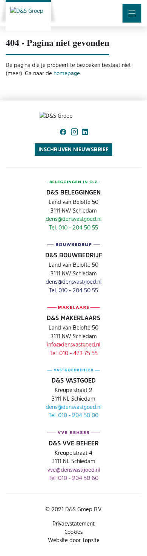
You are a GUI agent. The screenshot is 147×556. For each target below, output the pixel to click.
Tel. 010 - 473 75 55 (74, 353)
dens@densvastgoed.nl (73, 218)
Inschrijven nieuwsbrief (73, 149)
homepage (67, 73)
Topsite (91, 540)
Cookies (73, 531)
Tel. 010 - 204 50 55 (73, 227)
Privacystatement (73, 523)
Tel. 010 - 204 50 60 (73, 478)
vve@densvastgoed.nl (73, 469)
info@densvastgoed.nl (73, 344)
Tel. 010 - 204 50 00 (73, 415)
